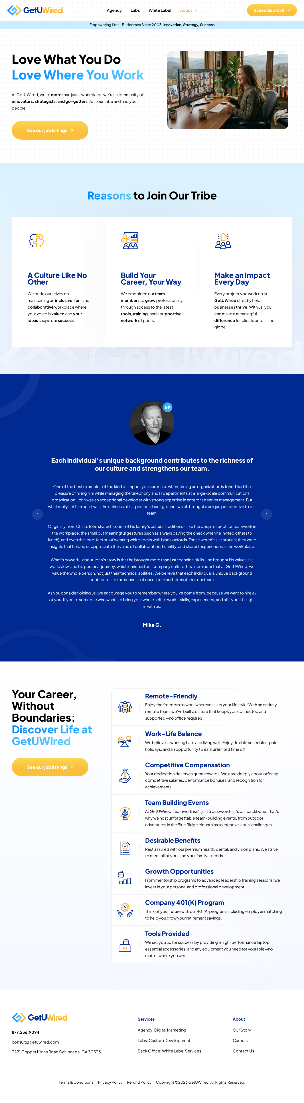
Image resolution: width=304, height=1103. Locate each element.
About (186, 10)
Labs (135, 10)
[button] (37, 514)
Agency (114, 10)
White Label (160, 10)
